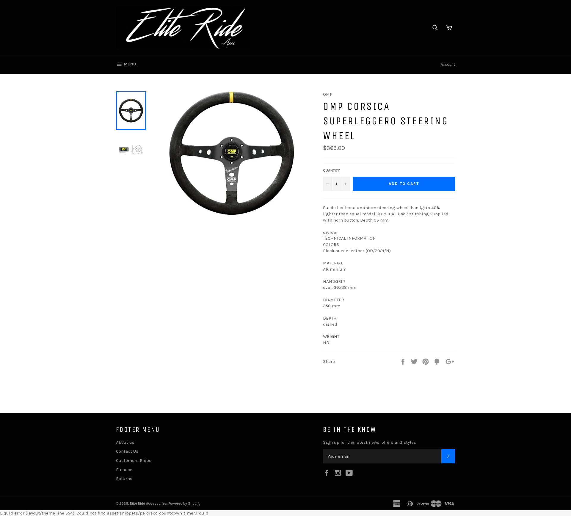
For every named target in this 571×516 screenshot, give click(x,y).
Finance (124, 469)
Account (448, 64)
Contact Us (127, 451)
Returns (124, 478)
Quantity (331, 170)
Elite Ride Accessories (148, 503)
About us (125, 442)
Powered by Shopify (184, 503)
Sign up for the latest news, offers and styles (369, 442)
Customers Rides (133, 460)
